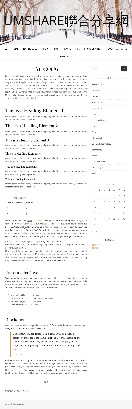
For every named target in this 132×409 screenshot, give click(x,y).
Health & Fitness (99, 120)
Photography (92, 49)
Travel (67, 49)
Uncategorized (98, 161)
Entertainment (98, 102)
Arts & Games (98, 84)
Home (15, 49)
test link (37, 220)
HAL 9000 (19, 355)
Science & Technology (101, 144)
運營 (94, 173)
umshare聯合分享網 (66, 20)
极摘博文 (96, 245)
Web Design (97, 167)
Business (113, 49)
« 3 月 (94, 231)
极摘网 (95, 248)
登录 (26, 390)
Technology (30, 49)
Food (45, 49)
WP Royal (20, 404)
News (56, 49)
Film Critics (67, 56)
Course (95, 96)
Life (77, 49)
